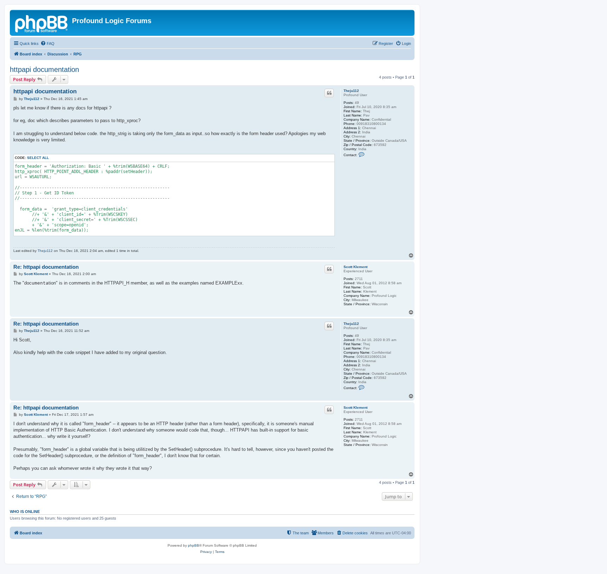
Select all (38, 158)
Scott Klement (355, 267)
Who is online (25, 511)
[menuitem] (47, 43)
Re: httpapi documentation (46, 267)
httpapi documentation (44, 69)
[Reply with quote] (329, 93)
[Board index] (42, 23)
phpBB (193, 545)
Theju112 (351, 91)
